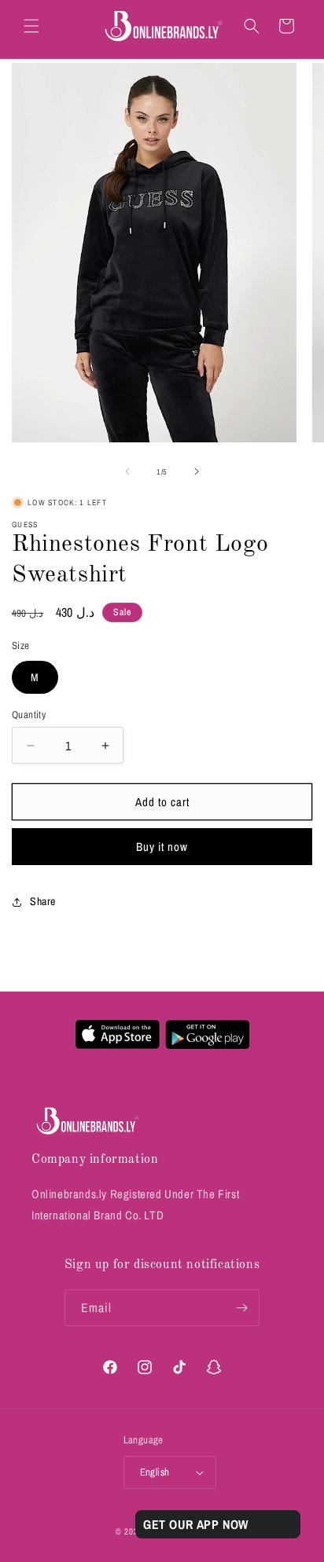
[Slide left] (127, 471)
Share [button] (43, 901)
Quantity (29, 714)
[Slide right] (196, 471)
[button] (31, 26)
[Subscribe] (241, 1307)
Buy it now (162, 846)
